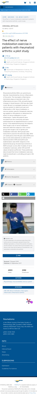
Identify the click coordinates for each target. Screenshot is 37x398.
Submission (5, 366)
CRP (5, 291)
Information (10, 169)
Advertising (5, 355)
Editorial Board (6, 349)
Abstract (10, 87)
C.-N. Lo (7, 56)
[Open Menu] (2, 7)
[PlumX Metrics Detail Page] (28, 301)
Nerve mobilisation (15, 291)
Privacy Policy (33, 393)
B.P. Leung (8, 75)
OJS (18, 328)
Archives (11, 17)
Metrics (9, 161)
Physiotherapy (8, 281)
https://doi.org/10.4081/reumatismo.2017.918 (15, 33)
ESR (8, 291)
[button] (6, 194)
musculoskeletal (17, 281)
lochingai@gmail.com (12, 58)
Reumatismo (9, 7)
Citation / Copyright (14, 184)
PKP (10, 328)
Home (4, 17)
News (4, 352)
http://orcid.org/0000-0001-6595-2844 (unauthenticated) (18, 60)
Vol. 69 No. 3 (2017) (22, 17)
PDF (19, 255)
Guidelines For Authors (9, 368)
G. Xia (6, 67)
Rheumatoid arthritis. (18, 292)
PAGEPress (12, 326)
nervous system (27, 281)
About (4, 346)
